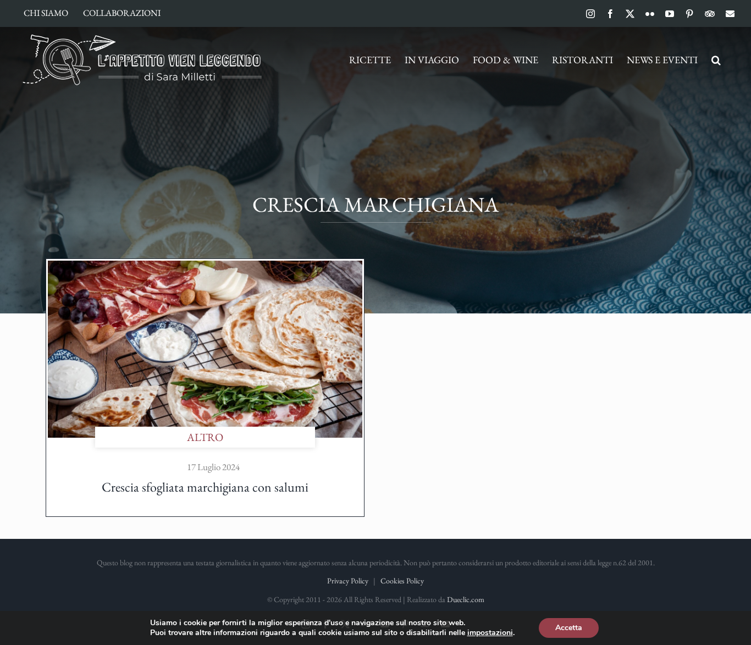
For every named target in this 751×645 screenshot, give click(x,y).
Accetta (568, 627)
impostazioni (490, 633)
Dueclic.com (465, 599)
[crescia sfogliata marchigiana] (205, 266)
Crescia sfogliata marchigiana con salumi (205, 486)
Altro (205, 437)
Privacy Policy (347, 581)
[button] (716, 60)
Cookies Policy (402, 581)
